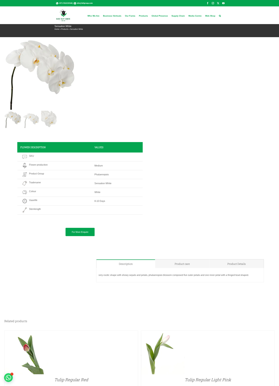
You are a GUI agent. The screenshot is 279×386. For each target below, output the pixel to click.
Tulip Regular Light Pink (208, 379)
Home (56, 29)
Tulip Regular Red (71, 379)
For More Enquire (80, 232)
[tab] (125, 263)
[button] (220, 15)
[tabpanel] (180, 275)
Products (64, 29)
